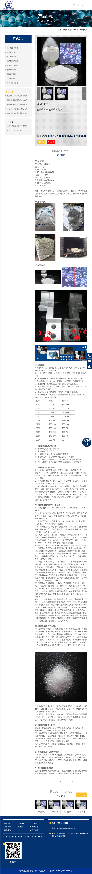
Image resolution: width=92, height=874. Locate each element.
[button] (79, 795)
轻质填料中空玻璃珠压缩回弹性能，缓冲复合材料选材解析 (18, 104)
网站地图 (35, 830)
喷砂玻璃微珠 (82, 30)
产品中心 (71, 30)
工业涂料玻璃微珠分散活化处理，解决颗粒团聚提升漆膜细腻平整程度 (18, 109)
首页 (64, 30)
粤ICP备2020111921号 (64, 871)
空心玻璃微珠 (11, 57)
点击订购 (51, 142)
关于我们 (21, 823)
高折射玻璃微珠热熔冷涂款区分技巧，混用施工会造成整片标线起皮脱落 (18, 100)
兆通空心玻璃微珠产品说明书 (17, 126)
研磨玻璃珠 (11, 52)
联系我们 (7, 830)
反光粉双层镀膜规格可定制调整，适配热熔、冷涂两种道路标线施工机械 (18, 96)
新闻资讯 (35, 827)
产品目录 (7, 827)
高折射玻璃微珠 (12, 61)
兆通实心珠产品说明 (14, 130)
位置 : (60, 30)
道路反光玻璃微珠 (13, 65)
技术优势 (21, 827)
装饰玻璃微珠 (11, 78)
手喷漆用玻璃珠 (12, 83)
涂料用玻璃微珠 (12, 48)
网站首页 (7, 823)
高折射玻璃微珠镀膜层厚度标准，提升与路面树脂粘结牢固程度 (18, 113)
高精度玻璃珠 (11, 74)
